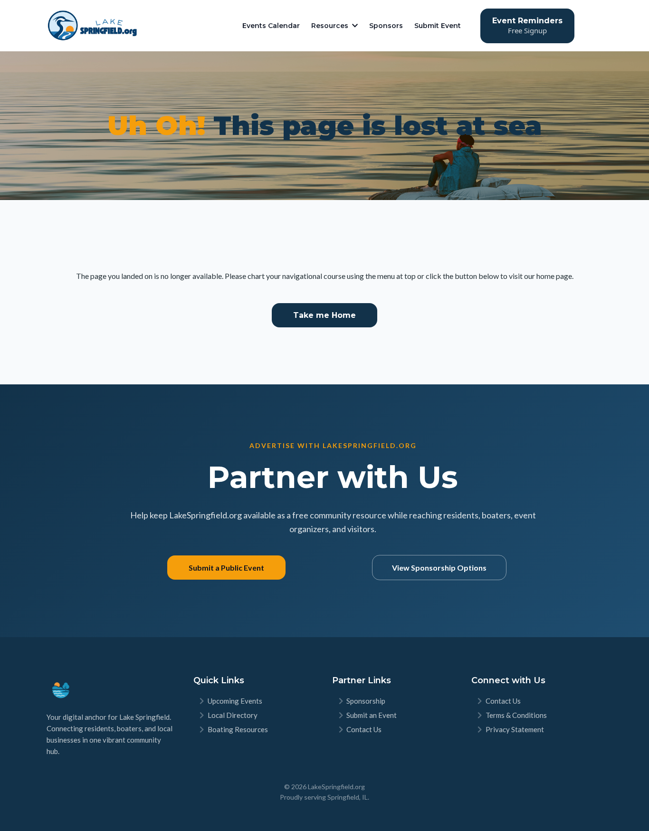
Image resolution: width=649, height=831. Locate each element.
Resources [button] (330, 25)
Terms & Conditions (516, 715)
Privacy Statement (515, 729)
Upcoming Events (235, 701)
